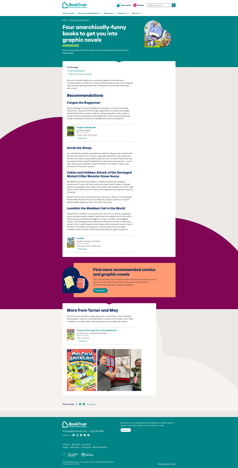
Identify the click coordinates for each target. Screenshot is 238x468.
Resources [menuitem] (108, 13)
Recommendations (77, 71)
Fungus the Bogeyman (86, 127)
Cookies (65, 447)
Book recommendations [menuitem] (89, 13)
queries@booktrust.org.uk (76, 431)
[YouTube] (85, 435)
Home (64, 20)
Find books (99, 290)
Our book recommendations (79, 20)
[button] (76, 404)
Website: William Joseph (167, 464)
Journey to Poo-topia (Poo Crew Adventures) (97, 330)
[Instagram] (77, 435)
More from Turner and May (80, 74)
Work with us (86, 444)
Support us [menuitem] (122, 13)
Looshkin (80, 238)
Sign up (125, 430)
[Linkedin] (81, 435)
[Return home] (74, 5)
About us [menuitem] (135, 13)
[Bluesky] (88, 435)
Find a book (126, 5)
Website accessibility (99, 447)
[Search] (174, 5)
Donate (141, 5)
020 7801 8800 (97, 431)
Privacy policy (86, 447)
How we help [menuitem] (68, 13)
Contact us (66, 444)
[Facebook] (73, 435)
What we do (76, 444)
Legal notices (74, 447)
